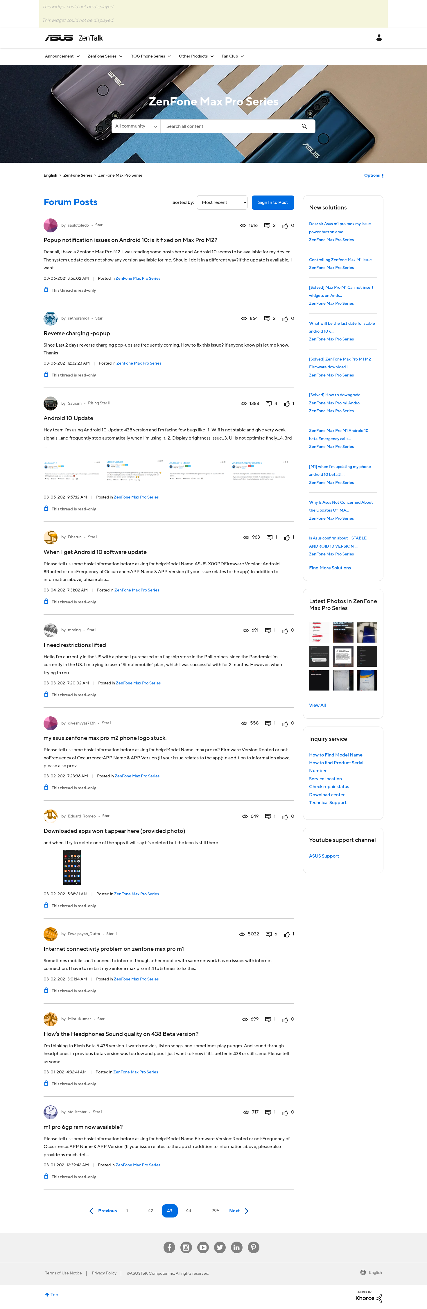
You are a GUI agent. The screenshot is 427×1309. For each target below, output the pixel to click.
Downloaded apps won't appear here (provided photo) (114, 831)
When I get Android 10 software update (95, 552)
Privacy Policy (104, 1273)
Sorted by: (183, 202)
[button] (319, 632)
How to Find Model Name (336, 755)
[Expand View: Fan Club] (242, 56)
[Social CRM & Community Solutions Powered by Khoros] (369, 1296)
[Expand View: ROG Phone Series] (169, 56)
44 (188, 1211)
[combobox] (237, 126)
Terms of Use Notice (63, 1273)
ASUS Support (324, 856)
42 (150, 1211)
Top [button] (54, 1295)
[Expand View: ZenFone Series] (121, 56)
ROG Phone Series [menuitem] (147, 56)
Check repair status (329, 787)
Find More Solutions (330, 568)
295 (215, 1211)
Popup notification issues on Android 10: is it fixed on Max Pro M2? (131, 240)
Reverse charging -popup (77, 333)
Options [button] (372, 175)
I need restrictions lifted (75, 645)
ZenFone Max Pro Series (138, 278)
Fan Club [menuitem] (230, 56)
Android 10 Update (68, 418)
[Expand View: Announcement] (78, 56)
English (50, 175)
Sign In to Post (273, 202)
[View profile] (51, 225)
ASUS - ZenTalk (74, 37)
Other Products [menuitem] (193, 56)
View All (317, 705)
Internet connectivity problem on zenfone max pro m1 (114, 949)
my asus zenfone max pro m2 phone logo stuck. (105, 738)
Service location (325, 779)
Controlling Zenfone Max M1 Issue (340, 260)
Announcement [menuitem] (59, 56)
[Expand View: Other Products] (212, 56)
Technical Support (328, 803)
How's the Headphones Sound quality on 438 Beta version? (121, 1034)
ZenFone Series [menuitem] (102, 56)
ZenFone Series (77, 175)
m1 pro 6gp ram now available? (83, 1127)
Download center (327, 795)
